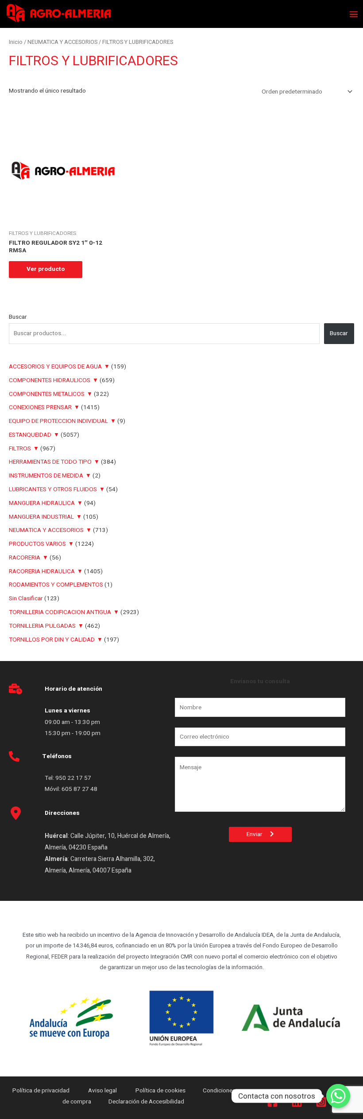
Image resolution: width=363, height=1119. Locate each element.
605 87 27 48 (80, 789)
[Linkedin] (296, 1101)
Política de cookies (160, 1090)
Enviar (258, 834)
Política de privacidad (41, 1090)
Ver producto (46, 269)
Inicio (16, 42)
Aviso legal (103, 1090)
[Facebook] (272, 1101)
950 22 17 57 (73, 778)
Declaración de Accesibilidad (146, 1101)
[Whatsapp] (338, 1096)
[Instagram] (321, 1101)
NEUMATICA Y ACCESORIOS (62, 42)
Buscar (18, 317)
